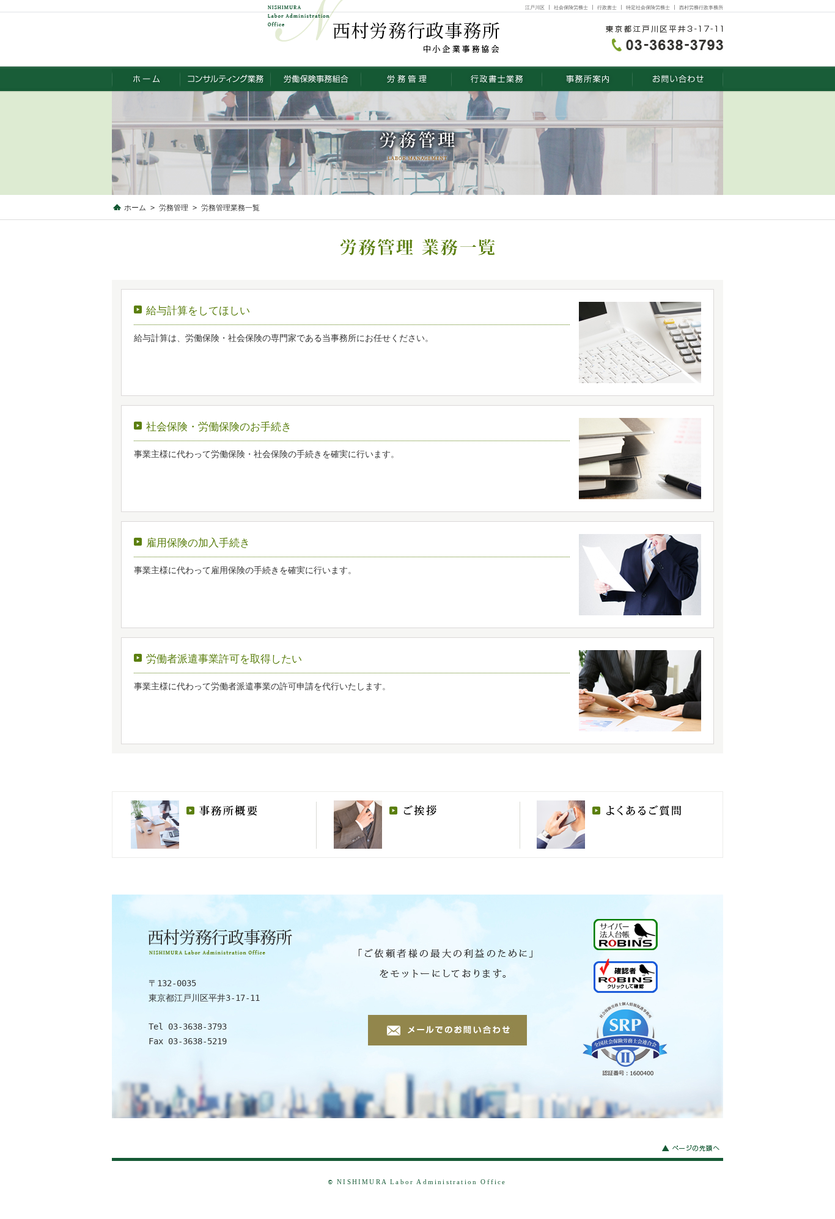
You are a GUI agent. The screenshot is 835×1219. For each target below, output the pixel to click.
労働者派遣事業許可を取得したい (224, 659)
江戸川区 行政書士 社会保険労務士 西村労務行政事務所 (146, 79)
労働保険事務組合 (316, 79)
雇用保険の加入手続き (198, 542)
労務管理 (406, 79)
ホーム (135, 207)
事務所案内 (587, 79)
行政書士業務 (497, 79)
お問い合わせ (678, 79)
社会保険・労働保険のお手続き (219, 426)
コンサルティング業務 (225, 79)
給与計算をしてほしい (198, 310)
